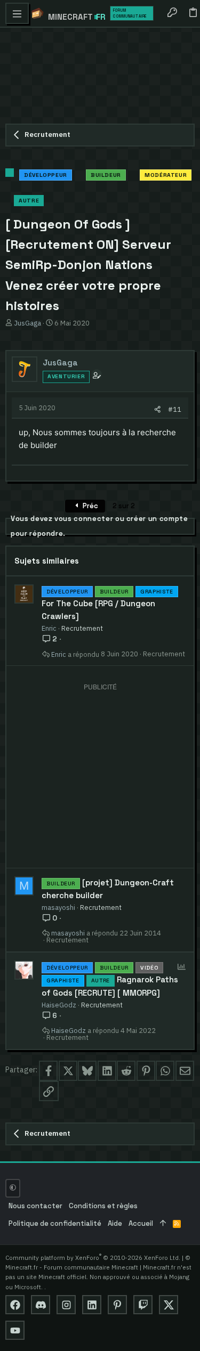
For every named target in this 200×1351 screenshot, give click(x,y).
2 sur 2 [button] (124, 505)
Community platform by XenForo (92, 1258)
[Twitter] (168, 1304)
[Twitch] (143, 1304)
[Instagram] (66, 1304)
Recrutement (82, 628)
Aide (115, 1223)
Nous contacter (35, 1205)
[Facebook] (15, 1304)
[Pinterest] (117, 1304)
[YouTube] (15, 1330)
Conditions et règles (103, 1205)
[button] (17, 13)
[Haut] (163, 1224)
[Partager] (157, 409)
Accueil (141, 1223)
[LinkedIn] (91, 1304)
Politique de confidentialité (55, 1223)
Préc (89, 505)
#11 (174, 409)
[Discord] (40, 1304)
